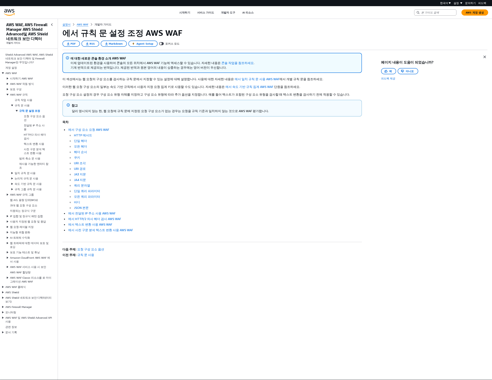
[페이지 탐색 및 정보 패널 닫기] (484, 57)
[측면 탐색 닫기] (52, 25)
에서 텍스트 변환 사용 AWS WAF (90, 224)
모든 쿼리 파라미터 (87, 196)
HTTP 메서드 (83, 135)
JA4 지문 (80, 180)
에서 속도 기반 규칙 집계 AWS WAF (249, 87)
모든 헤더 (80, 146)
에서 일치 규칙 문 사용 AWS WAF (257, 79)
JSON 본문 (81, 208)
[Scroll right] (256, 12)
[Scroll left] (176, 12)
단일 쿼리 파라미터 (87, 191)
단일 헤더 (80, 141)
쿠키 (77, 157)
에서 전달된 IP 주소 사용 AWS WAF (92, 213)
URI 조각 (80, 163)
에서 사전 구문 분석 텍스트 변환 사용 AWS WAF (100, 230)
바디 (77, 202)
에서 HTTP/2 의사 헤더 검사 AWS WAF (94, 219)
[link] (103, 24)
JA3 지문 (80, 174)
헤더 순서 (80, 152)
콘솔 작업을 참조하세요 (237, 63)
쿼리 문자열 (82, 185)
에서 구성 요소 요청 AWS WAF (88, 130)
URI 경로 (80, 169)
